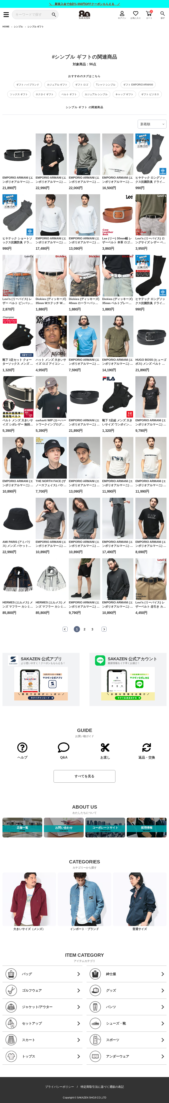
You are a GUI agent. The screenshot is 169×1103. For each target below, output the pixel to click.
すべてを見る (84, 776)
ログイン (122, 18)
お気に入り (135, 18)
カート (149, 18)
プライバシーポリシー (59, 1086)
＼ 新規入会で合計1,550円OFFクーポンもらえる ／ (84, 4)
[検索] (54, 14)
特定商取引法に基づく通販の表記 (102, 1086)
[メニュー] (6, 14)
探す (163, 18)
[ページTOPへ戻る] (163, 1094)
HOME (5, 26)
